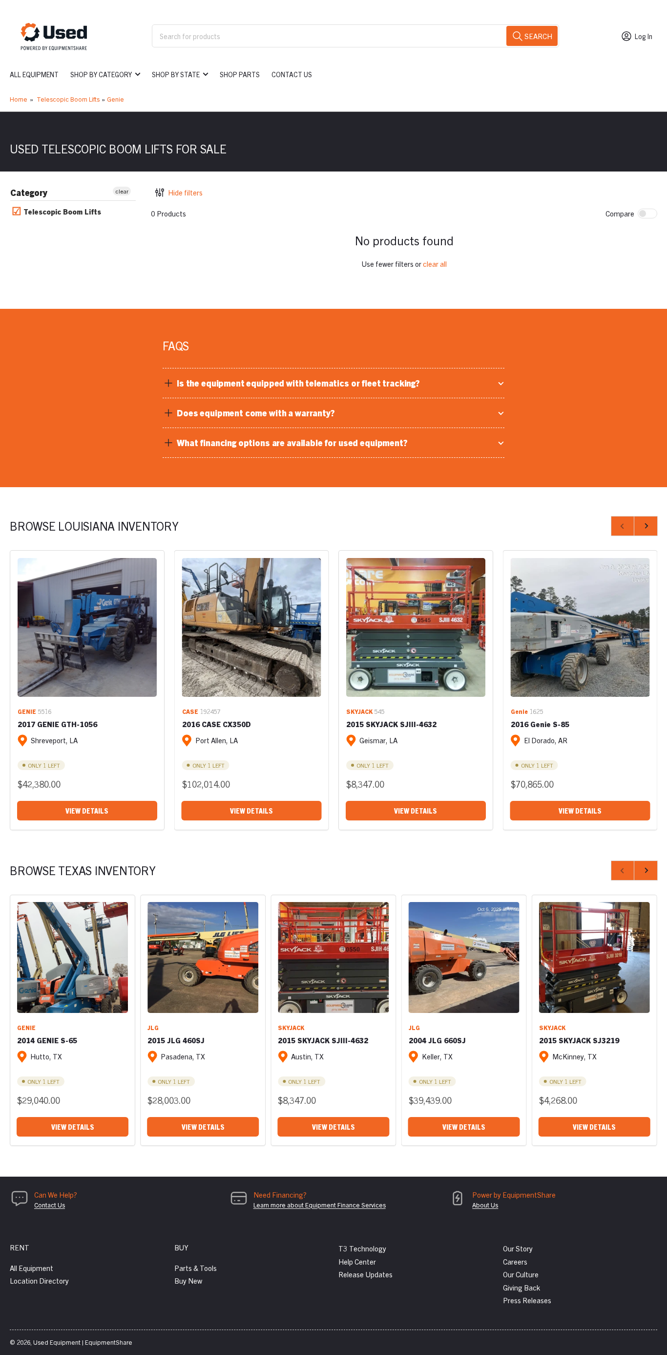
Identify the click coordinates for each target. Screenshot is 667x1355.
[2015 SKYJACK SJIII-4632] (415, 627)
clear (121, 190)
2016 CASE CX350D (216, 724)
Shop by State (176, 74)
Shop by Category (101, 74)
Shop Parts (240, 74)
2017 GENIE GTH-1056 (57, 724)
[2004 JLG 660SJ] (464, 957)
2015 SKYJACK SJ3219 (579, 1040)
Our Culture (521, 1274)
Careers (515, 1261)
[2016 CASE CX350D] (251, 627)
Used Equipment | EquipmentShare (82, 1342)
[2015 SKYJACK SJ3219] (594, 957)
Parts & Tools (195, 1267)
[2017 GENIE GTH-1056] (87, 627)
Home (18, 99)
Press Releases (527, 1300)
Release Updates (365, 1274)
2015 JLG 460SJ (176, 1040)
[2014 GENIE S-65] (72, 957)
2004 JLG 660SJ (437, 1040)
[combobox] (355, 35)
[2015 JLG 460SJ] (202, 957)
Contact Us (291, 74)
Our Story (518, 1248)
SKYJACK (359, 711)
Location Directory (39, 1280)
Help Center (357, 1261)
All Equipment (34, 74)
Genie (115, 99)
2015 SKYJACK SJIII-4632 (391, 724)
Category (28, 192)
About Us (485, 1205)
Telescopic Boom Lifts (68, 99)
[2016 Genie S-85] (580, 627)
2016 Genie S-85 (540, 724)
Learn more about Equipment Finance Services (319, 1205)
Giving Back (521, 1287)
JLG (153, 1027)
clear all (435, 263)
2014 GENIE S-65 (47, 1040)
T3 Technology (362, 1248)
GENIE (27, 711)
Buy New (188, 1280)
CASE (190, 711)
